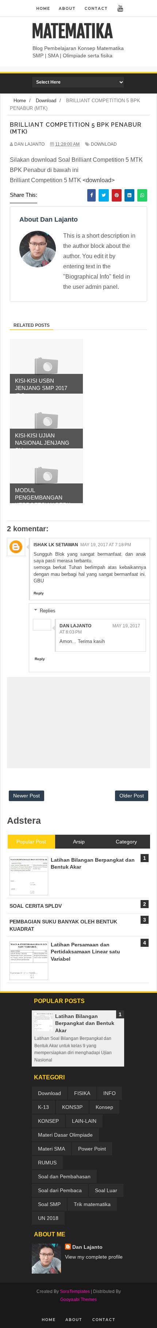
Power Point (92, 1149)
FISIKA (82, 1093)
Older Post (131, 796)
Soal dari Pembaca (60, 1190)
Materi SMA (51, 1149)
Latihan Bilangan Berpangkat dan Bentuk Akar (84, 1023)
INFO (109, 1093)
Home (43, 8)
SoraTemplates (75, 1291)
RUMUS (47, 1163)
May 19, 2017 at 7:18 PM (105, 544)
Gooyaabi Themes (78, 1299)
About (67, 8)
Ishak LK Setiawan (56, 544)
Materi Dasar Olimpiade (65, 1135)
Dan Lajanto (75, 625)
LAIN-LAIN (84, 1121)
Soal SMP (49, 1204)
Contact (96, 8)
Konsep (104, 1107)
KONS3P (72, 1107)
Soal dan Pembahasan (64, 1176)
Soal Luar (106, 1190)
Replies (47, 610)
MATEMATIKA (72, 31)
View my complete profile (94, 1257)
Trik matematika (92, 1204)
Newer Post (26, 796)
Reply (39, 593)
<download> (99, 180)
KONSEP (48, 1121)
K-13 (43, 1107)
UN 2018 (48, 1218)
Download (104, 144)
